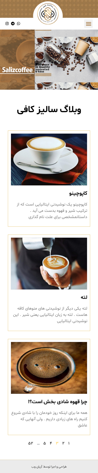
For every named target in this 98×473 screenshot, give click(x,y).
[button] (88, 23)
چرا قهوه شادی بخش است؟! (57, 402)
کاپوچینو (78, 193)
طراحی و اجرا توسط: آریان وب (49, 466)
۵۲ (30, 443)
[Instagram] (7, 23)
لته (84, 297)
